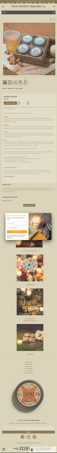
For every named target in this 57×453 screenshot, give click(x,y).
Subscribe (17, 232)
